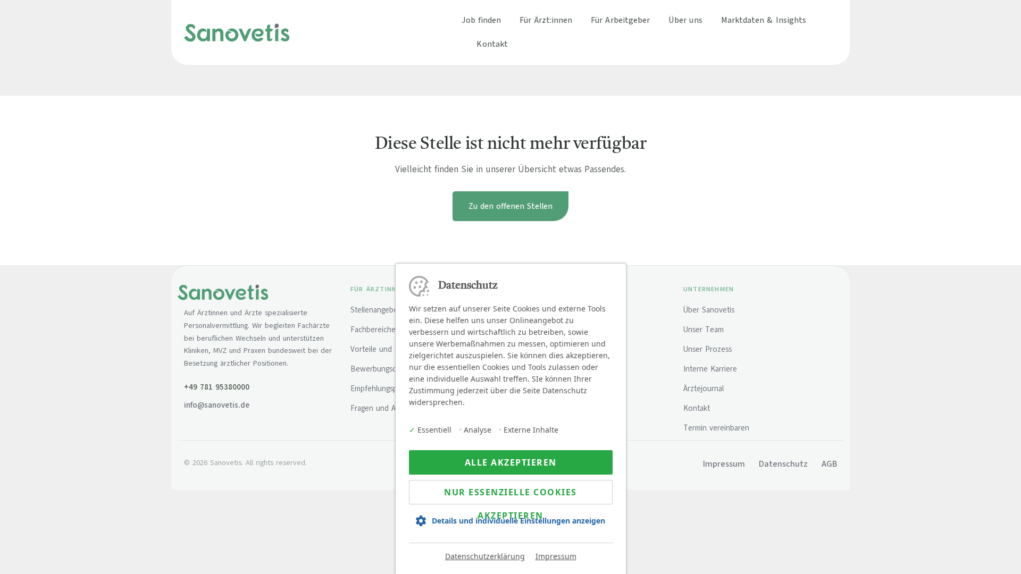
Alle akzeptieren (511, 462)
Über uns (685, 20)
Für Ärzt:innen (546, 20)
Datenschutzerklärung (485, 556)
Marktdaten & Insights (764, 20)
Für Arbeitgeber (620, 20)
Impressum (555, 556)
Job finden (481, 20)
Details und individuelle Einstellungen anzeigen (518, 521)
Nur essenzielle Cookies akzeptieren (510, 495)
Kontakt (492, 43)
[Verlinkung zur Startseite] (237, 32)
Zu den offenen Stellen (510, 206)
